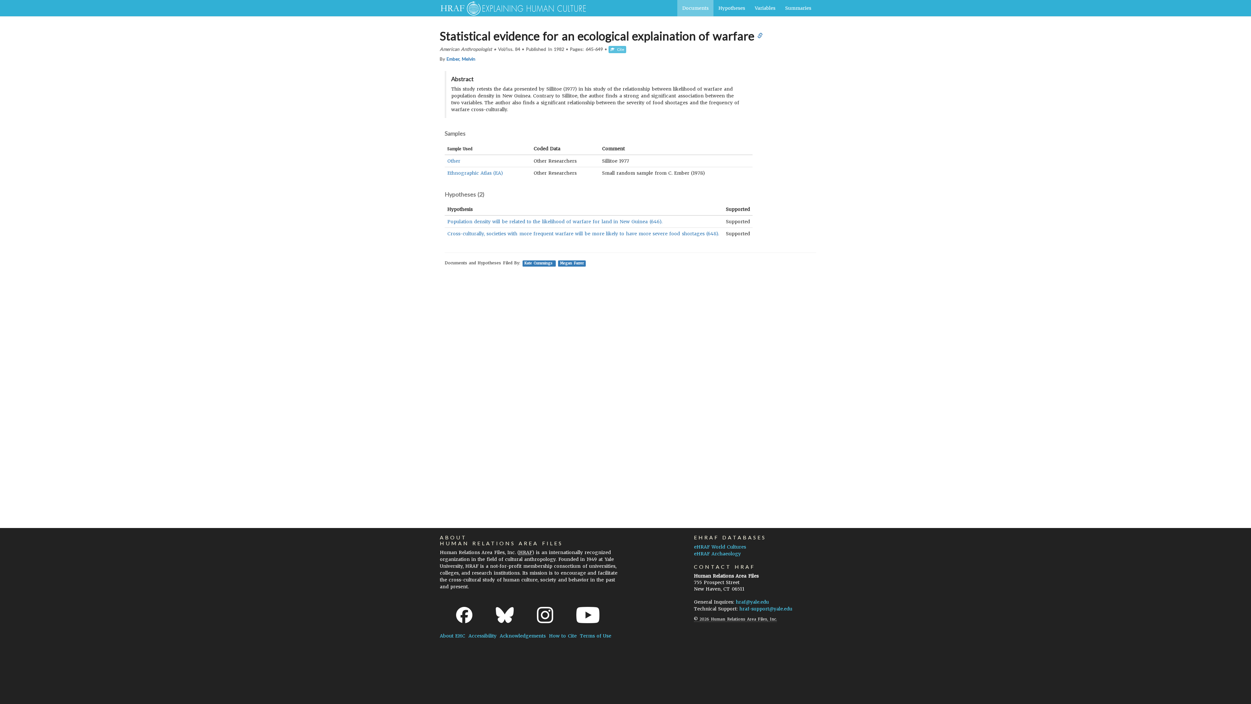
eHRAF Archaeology (717, 554)
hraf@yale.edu (752, 602)
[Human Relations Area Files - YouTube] (588, 615)
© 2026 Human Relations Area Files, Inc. (735, 619)
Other (453, 161)
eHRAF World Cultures (720, 547)
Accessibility (482, 636)
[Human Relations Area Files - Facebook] (464, 615)
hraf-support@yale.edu (766, 609)
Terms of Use (595, 636)
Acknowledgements (523, 636)
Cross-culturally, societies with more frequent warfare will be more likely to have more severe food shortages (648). (583, 234)
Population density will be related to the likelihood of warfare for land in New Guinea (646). (554, 222)
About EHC (452, 636)
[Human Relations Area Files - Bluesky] (505, 615)
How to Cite (562, 636)
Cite (619, 49)
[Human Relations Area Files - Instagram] (545, 615)
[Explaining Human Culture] (510, 8)
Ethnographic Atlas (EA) (475, 173)
